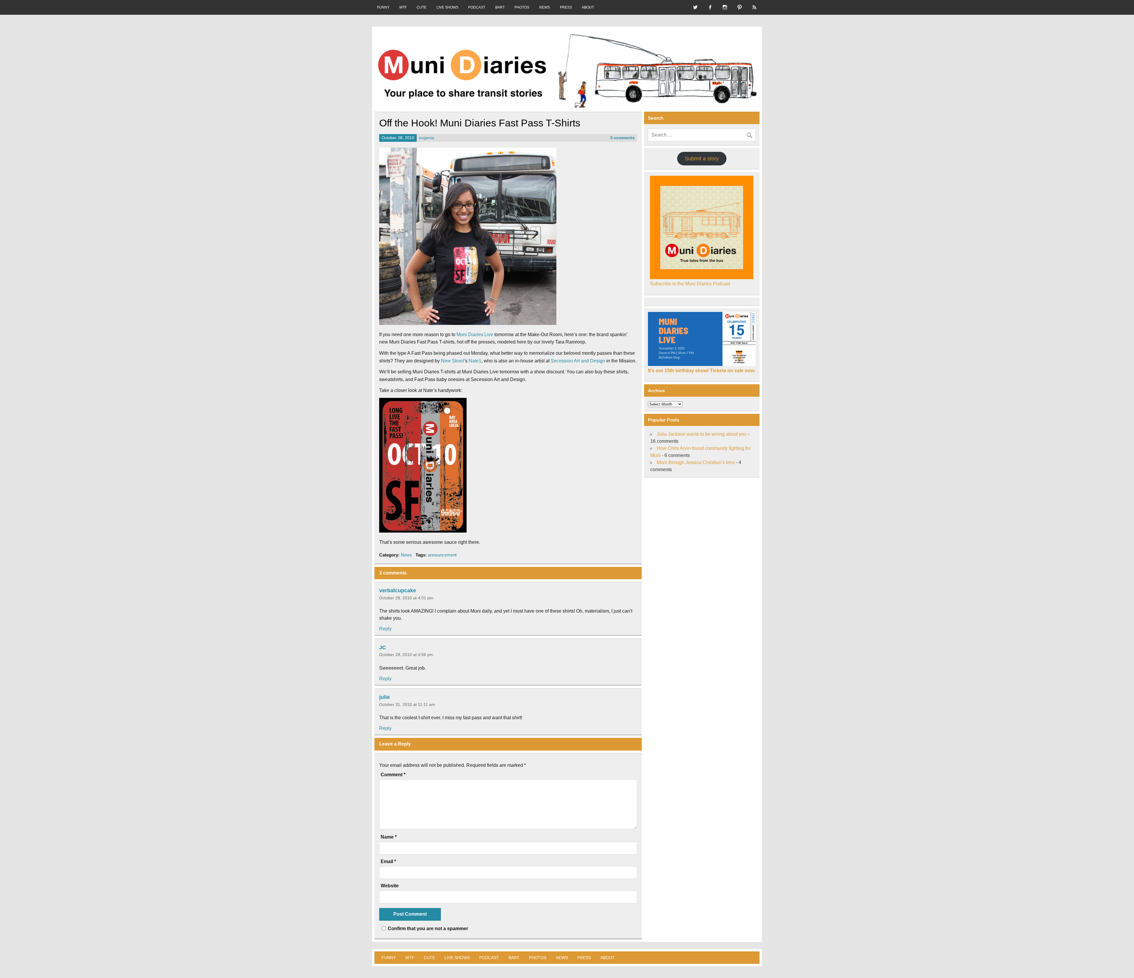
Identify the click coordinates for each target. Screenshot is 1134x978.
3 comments (622, 138)
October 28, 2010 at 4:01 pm (406, 597)
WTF (403, 7)
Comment (393, 774)
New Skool (452, 360)
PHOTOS (521, 7)
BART (500, 7)
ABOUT (588, 7)
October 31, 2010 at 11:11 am (407, 704)
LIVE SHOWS (447, 7)
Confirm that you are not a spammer (427, 928)
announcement (442, 554)
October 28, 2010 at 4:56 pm (406, 654)
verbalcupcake (397, 590)
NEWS (544, 7)
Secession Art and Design (578, 360)
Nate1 (475, 360)
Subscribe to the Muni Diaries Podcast (690, 283)
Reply (385, 628)
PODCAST (476, 7)
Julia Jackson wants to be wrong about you (702, 434)
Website (390, 885)
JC (382, 647)
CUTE (421, 7)
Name (389, 837)
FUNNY (383, 7)
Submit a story (702, 159)
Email (388, 861)
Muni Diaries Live (475, 334)
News (406, 554)
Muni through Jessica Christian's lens (696, 462)
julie (384, 697)
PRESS (566, 7)
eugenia (426, 138)
